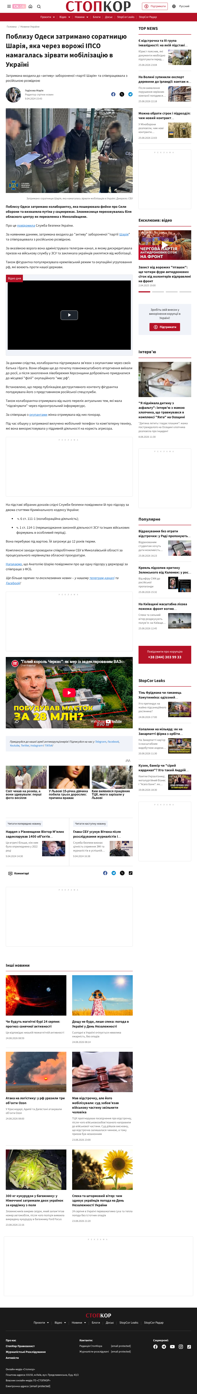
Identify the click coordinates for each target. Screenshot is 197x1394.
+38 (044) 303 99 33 (164, 657)
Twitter (25, 746)
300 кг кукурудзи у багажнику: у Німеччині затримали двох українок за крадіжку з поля (34, 1201)
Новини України (29, 27)
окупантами (38, 414)
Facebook (13, 583)
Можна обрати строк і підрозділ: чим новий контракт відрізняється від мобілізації (164, 118)
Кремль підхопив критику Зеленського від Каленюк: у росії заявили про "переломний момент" (164, 574)
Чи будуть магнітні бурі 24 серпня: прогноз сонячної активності (33, 1024)
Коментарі (21, 873)
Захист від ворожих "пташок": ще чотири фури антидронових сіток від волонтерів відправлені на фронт (165, 274)
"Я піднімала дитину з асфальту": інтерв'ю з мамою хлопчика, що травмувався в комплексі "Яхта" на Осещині (162, 410)
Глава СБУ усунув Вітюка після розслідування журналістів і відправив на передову (97, 836)
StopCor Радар (148, 17)
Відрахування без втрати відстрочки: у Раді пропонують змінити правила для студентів (163, 536)
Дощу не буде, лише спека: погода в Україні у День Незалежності (100, 1024)
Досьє (109, 17)
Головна (12, 27)
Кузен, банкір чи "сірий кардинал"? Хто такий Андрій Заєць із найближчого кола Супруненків (162, 772)
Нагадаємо (14, 564)
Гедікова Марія (34, 91)
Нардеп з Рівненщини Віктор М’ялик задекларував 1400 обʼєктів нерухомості (35, 836)
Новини (79, 17)
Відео (62, 17)
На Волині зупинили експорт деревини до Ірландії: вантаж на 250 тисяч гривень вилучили (164, 82)
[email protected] (40, 1386)
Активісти (12, 1358)
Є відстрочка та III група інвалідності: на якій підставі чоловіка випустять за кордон (162, 45)
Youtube (14, 746)
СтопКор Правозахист (20, 1346)
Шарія (124, 234)
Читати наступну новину (90, 824)
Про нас (11, 1340)
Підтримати (158, 6)
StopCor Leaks (125, 17)
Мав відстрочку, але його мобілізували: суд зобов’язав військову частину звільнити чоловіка (95, 1105)
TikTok (48, 746)
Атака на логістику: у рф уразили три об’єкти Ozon (35, 1100)
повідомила (26, 225)
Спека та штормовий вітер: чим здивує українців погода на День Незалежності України (98, 1201)
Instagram (36, 746)
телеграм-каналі (101, 578)
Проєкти (45, 17)
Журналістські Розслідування (26, 1352)
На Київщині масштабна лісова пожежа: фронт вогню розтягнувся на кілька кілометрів (163, 611)
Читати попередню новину (24, 824)
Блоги (96, 17)
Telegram (100, 742)
